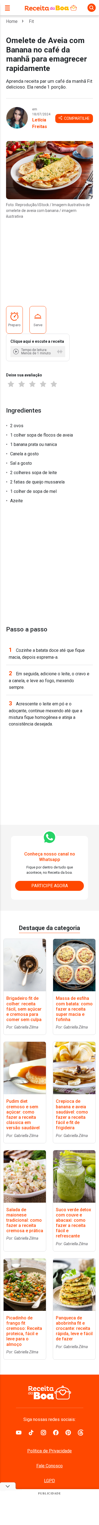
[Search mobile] (91, 8)
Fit (31, 21)
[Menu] (8, 7)
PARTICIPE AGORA (49, 885)
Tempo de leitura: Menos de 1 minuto (36, 351)
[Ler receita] (16, 351)
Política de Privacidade (49, 1451)
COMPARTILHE (76, 118)
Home (12, 21)
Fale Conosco (49, 1465)
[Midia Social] (18, 1432)
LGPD (49, 1480)
